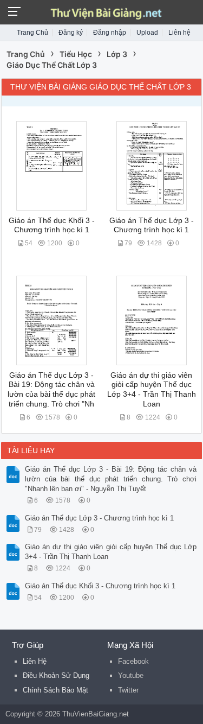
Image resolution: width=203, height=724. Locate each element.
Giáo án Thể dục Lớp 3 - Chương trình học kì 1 (99, 518)
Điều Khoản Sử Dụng (56, 675)
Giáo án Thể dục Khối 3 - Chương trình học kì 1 (100, 586)
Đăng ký (70, 32)
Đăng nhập (109, 32)
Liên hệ (179, 32)
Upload (147, 32)
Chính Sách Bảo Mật (55, 690)
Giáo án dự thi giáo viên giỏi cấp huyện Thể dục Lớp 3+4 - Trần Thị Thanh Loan (111, 552)
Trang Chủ (32, 32)
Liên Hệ (35, 661)
